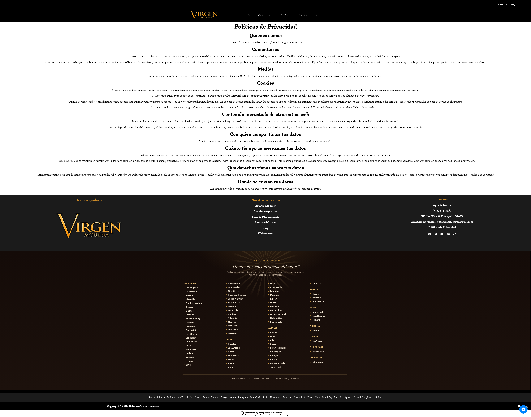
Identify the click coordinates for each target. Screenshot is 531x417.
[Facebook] (429, 234)
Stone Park (275, 367)
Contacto (332, 14)
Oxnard (189, 307)
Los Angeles (192, 287)
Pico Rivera (233, 291)
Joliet (272, 340)
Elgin (272, 336)
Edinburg (274, 291)
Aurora (273, 332)
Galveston (275, 306)
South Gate (191, 330)
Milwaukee (317, 362)
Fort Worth (233, 355)
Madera (232, 306)
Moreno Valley (193, 318)
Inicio (250, 14)
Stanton (232, 322)
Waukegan (275, 351)
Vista (188, 345)
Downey (190, 322)
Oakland (232, 333)
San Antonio (234, 347)
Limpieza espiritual (266, 211)
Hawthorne (191, 334)
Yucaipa (190, 357)
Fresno (189, 295)
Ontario (190, 310)
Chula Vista (191, 341)
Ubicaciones (265, 233)
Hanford (232, 314)
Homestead (318, 301)
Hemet (189, 361)
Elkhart (316, 319)
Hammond (317, 312)
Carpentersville (278, 363)
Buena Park (234, 283)
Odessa (274, 302)
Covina (189, 364)
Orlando (316, 297)
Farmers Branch (278, 314)
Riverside (190, 299)
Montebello (234, 287)
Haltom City (276, 318)
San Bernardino (194, 303)
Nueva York (318, 351)
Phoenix (316, 330)
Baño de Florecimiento (265, 217)
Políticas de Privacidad (442, 227)
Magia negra (303, 14)
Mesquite (275, 295)
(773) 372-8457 (442, 210)
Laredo (273, 283)
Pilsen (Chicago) (278, 347)
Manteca (232, 325)
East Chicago (318, 316)
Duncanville (276, 322)
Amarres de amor (265, 206)
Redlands (190, 353)
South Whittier (235, 298)
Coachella (233, 329)
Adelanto (232, 318)
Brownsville (276, 287)
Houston (232, 344)
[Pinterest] (448, 234)
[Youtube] (442, 234)
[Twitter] (436, 234)
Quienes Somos (265, 14)
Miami (315, 294)
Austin (231, 363)
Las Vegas (317, 341)
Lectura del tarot (265, 222)
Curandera (318, 14)
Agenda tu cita (442, 205)
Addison (274, 359)
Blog (265, 228)
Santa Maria (234, 302)
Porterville (233, 310)
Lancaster (191, 337)
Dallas (231, 351)
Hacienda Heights (237, 295)
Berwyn (274, 355)
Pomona (190, 314)
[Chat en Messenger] (523, 409)
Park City (316, 283)
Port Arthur (276, 310)
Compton (190, 326)
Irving (231, 367)
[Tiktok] (454, 234)
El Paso (231, 359)
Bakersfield (191, 291)
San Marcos (191, 349)
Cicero (273, 344)
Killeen (273, 298)
